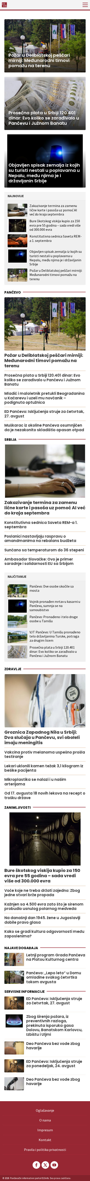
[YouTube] (54, 1165)
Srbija (10, 439)
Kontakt (45, 1140)
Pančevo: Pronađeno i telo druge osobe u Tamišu (53, 619)
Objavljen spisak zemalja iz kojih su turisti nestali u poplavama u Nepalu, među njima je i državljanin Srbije (55, 257)
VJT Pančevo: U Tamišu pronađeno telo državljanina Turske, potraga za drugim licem (54, 636)
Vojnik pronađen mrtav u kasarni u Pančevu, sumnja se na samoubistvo (54, 606)
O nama (45, 1120)
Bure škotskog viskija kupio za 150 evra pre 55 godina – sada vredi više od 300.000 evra (55, 225)
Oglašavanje (45, 1110)
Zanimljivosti (17, 807)
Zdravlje (12, 669)
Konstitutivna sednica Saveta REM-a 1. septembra (55, 238)
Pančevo (12, 292)
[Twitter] (45, 1165)
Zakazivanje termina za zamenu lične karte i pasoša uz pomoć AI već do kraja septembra (53, 209)
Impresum (45, 1130)
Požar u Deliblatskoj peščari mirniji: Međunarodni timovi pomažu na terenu (55, 274)
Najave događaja (21, 948)
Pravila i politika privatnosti (45, 1149)
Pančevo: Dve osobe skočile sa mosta (51, 588)
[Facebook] (36, 1165)
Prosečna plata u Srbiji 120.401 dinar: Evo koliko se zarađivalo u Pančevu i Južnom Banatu (53, 651)
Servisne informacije (24, 991)
